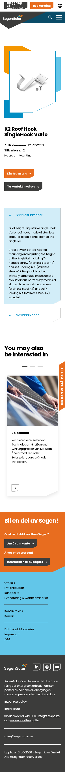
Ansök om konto (18, 543)
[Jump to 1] (24, 366)
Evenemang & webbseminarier (26, 598)
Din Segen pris (17, 173)
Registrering (42, 6)
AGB (7, 639)
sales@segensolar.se (18, 736)
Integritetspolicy (15, 702)
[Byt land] (60, 5)
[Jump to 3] (40, 366)
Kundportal (12, 593)
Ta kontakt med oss (21, 186)
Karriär (9, 616)
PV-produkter (14, 588)
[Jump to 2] (32, 366)
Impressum (12, 634)
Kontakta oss (13, 611)
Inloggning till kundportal (14, 5)
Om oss (9, 583)
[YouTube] (57, 667)
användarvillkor (20, 720)
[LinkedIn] (36, 667)
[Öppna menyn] (59, 17)
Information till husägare (25, 562)
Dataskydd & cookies (19, 629)
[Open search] (50, 17)
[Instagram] (47, 667)
